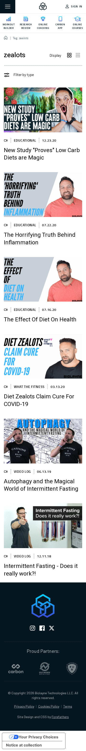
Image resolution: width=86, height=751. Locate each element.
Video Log (22, 471)
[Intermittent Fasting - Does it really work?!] (43, 525)
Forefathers (60, 717)
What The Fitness (29, 386)
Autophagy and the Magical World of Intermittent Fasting (41, 485)
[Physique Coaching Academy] (72, 668)
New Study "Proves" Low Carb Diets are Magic (42, 154)
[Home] (6, 38)
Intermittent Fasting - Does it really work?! (41, 570)
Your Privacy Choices (38, 737)
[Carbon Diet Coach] (15, 668)
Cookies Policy (48, 706)
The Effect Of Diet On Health (40, 320)
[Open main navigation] (7, 6)
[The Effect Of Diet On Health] (43, 279)
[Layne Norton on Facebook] (42, 629)
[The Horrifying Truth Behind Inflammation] (43, 194)
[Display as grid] (69, 55)
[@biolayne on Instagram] (32, 629)
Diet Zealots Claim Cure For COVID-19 (39, 400)
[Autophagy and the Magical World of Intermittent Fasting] (43, 441)
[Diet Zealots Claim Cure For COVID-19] (43, 356)
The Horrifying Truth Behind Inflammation (39, 239)
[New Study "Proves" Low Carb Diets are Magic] (43, 109)
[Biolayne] (43, 6)
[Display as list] (77, 55)
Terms (67, 706)
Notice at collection (24, 745)
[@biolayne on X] (51, 629)
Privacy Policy (24, 706)
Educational (25, 140)
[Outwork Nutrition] (44, 668)
